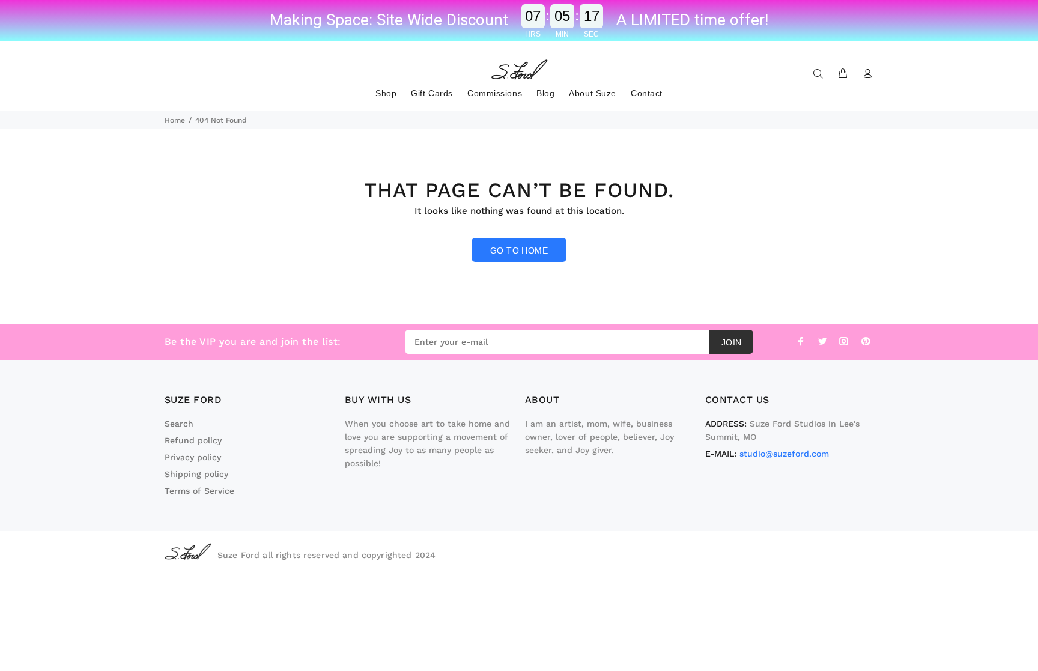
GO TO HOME (519, 250)
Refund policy (193, 440)
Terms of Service (199, 491)
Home (175, 120)
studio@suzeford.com (784, 453)
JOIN (731, 342)
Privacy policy (193, 457)
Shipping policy (196, 474)
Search (179, 423)
